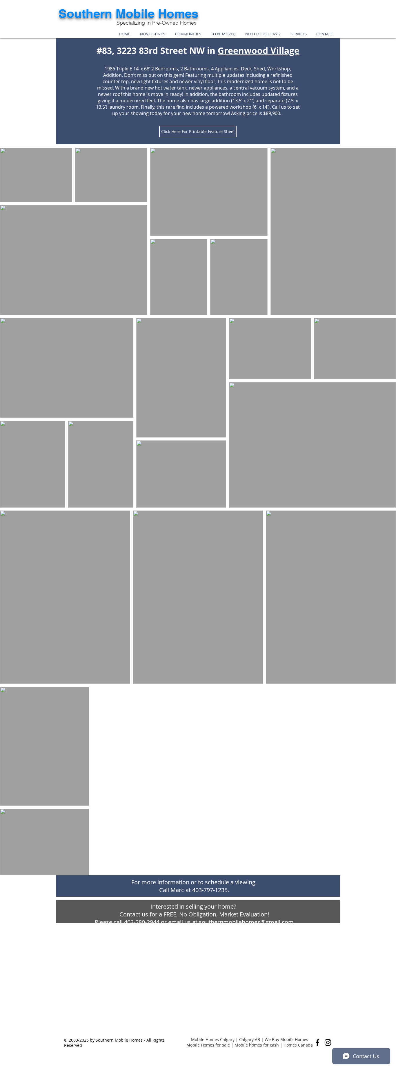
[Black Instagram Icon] (328, 1042)
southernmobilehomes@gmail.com (246, 922)
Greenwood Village (258, 50)
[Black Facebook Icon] (317, 1042)
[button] (188, 34)
